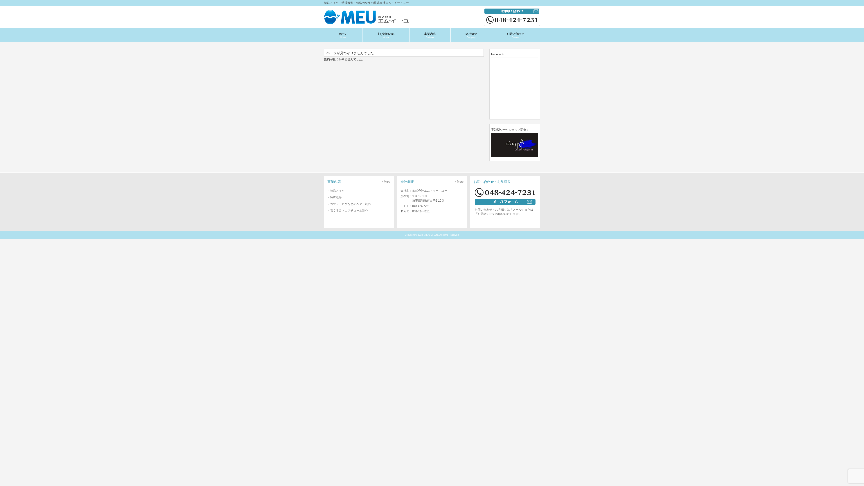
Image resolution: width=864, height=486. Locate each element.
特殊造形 (336, 197)
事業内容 (430, 35)
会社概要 (471, 35)
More (387, 181)
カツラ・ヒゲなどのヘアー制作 (350, 204)
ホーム (343, 35)
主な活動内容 (386, 35)
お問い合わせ (515, 35)
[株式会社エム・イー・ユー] (370, 22)
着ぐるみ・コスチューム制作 (349, 210)
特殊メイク (337, 190)
